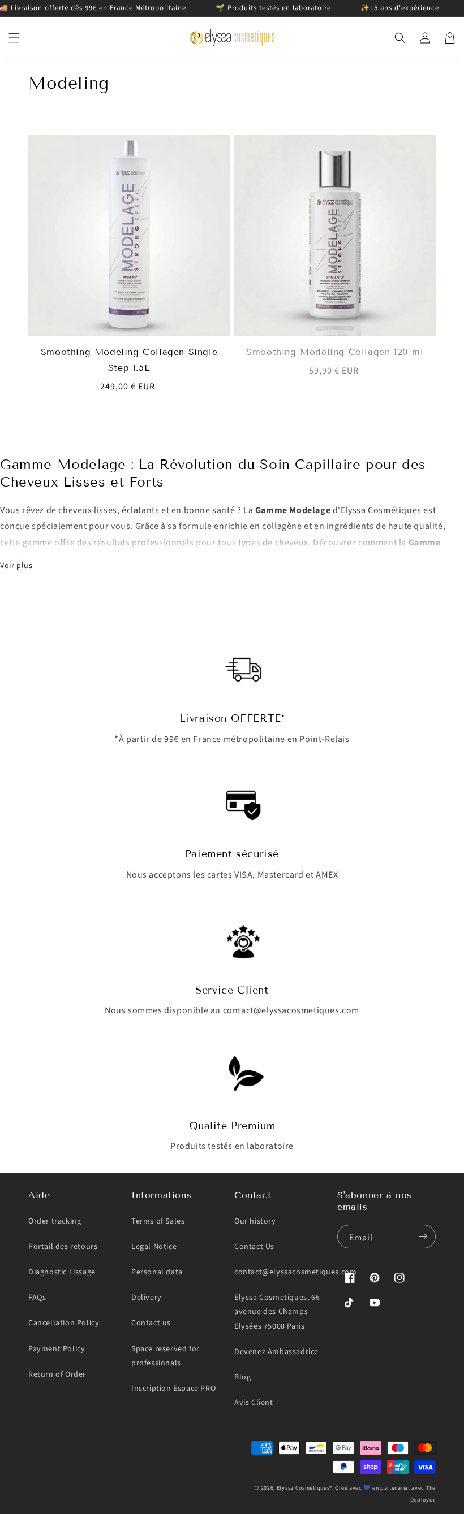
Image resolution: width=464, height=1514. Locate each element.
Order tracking (54, 1221)
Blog (242, 1377)
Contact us (151, 1323)
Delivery (146, 1297)
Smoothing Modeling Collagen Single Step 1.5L (129, 359)
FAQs (37, 1297)
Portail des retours (62, 1246)
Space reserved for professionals (165, 1356)
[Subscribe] (422, 1236)
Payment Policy (56, 1349)
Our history (255, 1221)
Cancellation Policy (63, 1323)
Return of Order (57, 1374)
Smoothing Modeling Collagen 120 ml (334, 351)
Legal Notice (154, 1246)
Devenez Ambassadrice (276, 1351)
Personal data (157, 1272)
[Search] (400, 37)
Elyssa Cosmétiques (303, 1488)
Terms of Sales (157, 1221)
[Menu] (14, 37)
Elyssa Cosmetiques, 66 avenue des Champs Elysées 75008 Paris (277, 1311)
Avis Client (253, 1402)
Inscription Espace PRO (173, 1388)
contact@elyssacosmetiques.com (295, 1272)
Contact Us (254, 1246)
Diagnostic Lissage (62, 1272)
